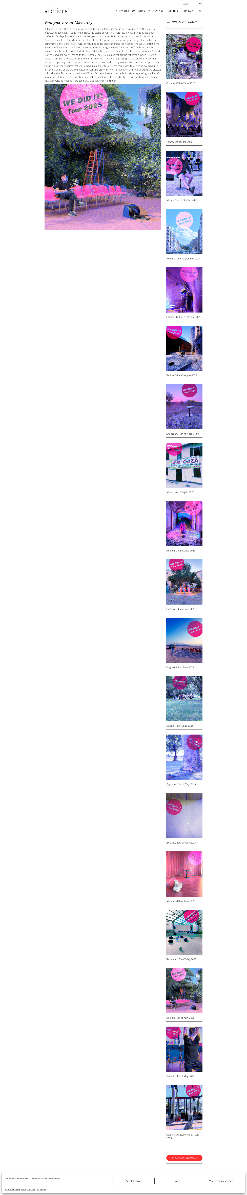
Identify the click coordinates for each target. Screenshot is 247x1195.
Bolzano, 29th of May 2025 (181, 842)
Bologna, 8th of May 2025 (180, 1017)
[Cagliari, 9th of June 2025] (184, 641)
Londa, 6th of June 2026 (179, 141)
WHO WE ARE (155, 11)
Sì (200, 11)
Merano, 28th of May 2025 (180, 901)
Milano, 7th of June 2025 (179, 725)
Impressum (41, 1189)
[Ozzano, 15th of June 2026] (184, 57)
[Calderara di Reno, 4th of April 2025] (184, 1108)
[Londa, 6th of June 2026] (184, 115)
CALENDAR (138, 11)
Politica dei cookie (12, 1189)
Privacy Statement (28, 1189)
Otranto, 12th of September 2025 (183, 317)
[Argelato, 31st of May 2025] (184, 758)
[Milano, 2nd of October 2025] (184, 174)
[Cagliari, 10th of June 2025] (184, 582)
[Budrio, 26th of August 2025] (184, 349)
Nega (177, 1181)
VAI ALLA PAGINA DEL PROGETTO (184, 1158)
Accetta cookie (134, 1181)
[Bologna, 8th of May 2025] (184, 991)
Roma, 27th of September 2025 (183, 258)
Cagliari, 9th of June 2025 (180, 667)
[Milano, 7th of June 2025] (184, 699)
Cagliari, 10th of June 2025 (180, 609)
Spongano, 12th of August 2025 (183, 433)
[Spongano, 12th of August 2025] (184, 407)
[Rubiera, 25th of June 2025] (184, 524)
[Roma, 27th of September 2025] (184, 232)
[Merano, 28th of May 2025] (184, 874)
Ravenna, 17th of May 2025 (181, 959)
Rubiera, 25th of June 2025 (180, 550)
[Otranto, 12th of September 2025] (184, 290)
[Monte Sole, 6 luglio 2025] (184, 466)
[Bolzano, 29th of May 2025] (184, 816)
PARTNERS (173, 11)
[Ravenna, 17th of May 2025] (184, 933)
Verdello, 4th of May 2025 (180, 1076)
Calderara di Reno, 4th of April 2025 (182, 1136)
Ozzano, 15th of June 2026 (180, 83)
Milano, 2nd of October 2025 (181, 200)
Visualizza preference (221, 1181)
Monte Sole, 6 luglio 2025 (180, 492)
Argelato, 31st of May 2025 (181, 784)
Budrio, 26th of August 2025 (181, 375)
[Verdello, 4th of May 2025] (184, 1050)
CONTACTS (189, 11)
